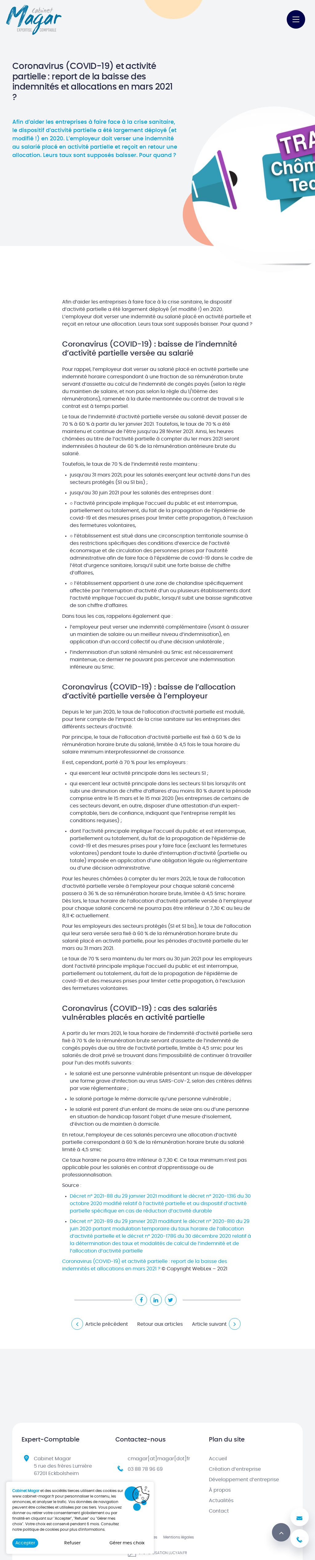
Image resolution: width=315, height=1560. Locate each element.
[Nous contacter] (299, 1517)
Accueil (218, 1458)
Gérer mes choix (127, 1543)
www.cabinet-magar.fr (33, 1496)
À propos (220, 1490)
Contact (219, 1511)
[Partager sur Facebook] (141, 1300)
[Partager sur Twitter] (171, 1300)
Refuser (72, 1543)
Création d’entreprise (235, 1469)
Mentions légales (178, 1537)
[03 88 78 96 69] (299, 1538)
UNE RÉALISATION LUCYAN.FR (162, 1553)
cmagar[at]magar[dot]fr (159, 1458)
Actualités (221, 1500)
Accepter (25, 1543)
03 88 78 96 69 (145, 1469)
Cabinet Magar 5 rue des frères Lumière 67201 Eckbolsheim (63, 1466)
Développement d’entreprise (244, 1479)
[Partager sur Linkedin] (156, 1300)
